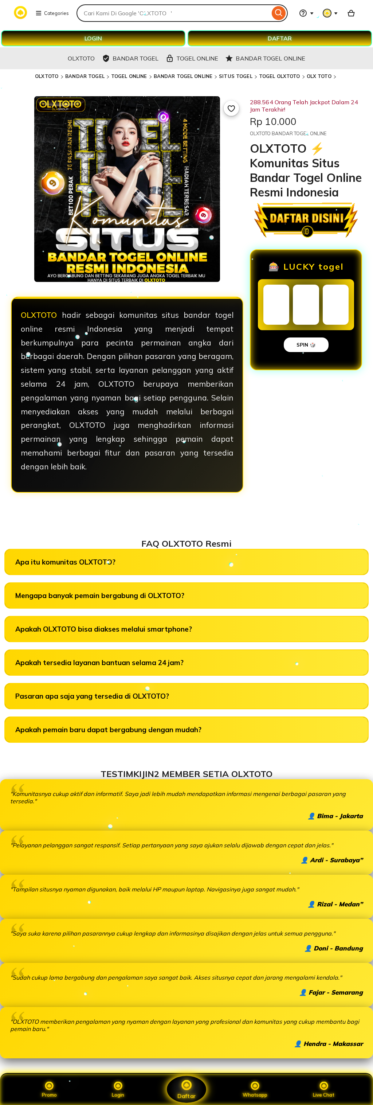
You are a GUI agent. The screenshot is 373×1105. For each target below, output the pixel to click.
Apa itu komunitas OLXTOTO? (65, 562)
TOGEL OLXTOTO (279, 76)
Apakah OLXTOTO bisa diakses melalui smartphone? (103, 629)
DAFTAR (280, 38)
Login (118, 1095)
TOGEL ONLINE (129, 76)
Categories (56, 13)
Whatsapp (255, 1095)
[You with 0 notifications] (330, 13)
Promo (49, 1095)
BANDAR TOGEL (85, 76)
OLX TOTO (319, 76)
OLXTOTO (47, 76)
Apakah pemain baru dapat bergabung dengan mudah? (108, 729)
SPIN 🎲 (306, 345)
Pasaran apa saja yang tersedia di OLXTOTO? (92, 696)
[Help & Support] (306, 13)
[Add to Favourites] (231, 108)
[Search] (279, 13)
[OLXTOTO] (20, 17)
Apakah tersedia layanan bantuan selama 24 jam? (99, 662)
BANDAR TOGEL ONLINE (183, 76)
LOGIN (93, 38)
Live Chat (323, 1095)
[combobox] (173, 13)
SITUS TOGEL (235, 76)
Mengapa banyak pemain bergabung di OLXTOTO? (99, 595)
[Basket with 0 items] (351, 13)
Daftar (186, 1095)
